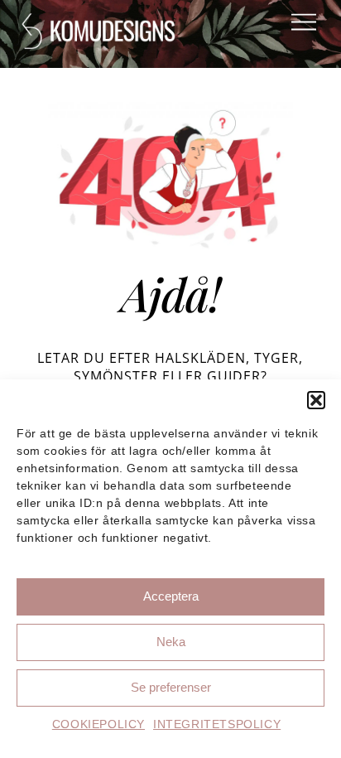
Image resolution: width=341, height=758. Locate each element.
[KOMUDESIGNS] (100, 42)
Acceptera (171, 596)
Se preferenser (171, 687)
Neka (170, 642)
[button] (316, 400)
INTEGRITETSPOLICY (217, 724)
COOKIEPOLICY (98, 724)
